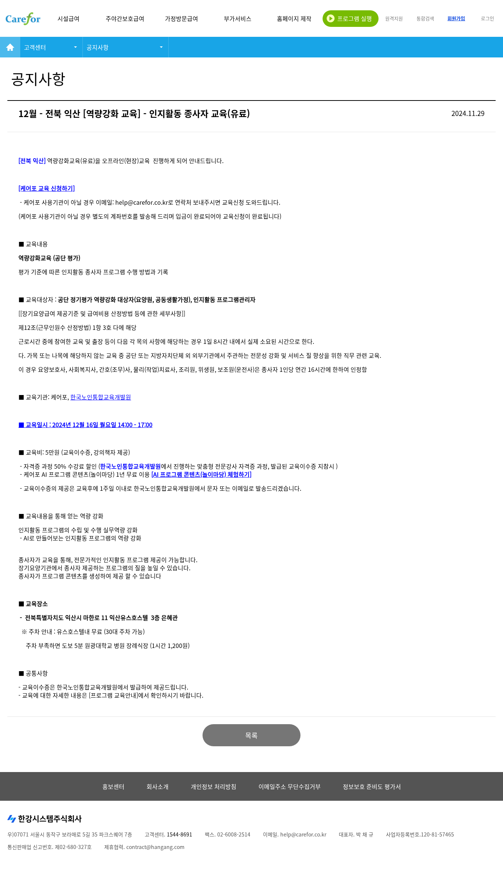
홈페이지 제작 (294, 18)
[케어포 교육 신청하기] (46, 188)
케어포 (23, 18)
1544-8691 (179, 834)
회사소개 (158, 786)
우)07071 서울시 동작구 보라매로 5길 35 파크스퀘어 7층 (69, 834)
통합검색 (425, 18)
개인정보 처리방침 (213, 786)
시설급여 (68, 18)
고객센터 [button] (35, 47)
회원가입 (456, 18)
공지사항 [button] (98, 47)
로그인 (487, 18)
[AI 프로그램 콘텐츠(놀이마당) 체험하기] (201, 474)
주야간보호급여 (125, 18)
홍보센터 (113, 786)
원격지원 (394, 18)
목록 (251, 735)
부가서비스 (238, 18)
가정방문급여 (181, 18)
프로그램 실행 (354, 18)
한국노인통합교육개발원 (130, 466)
